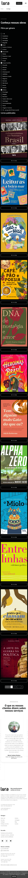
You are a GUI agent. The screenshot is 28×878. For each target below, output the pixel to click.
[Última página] (21, 687)
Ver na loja (14, 160)
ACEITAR (14, 876)
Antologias (17, 820)
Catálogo (3, 822)
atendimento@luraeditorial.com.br (9, 865)
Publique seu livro (5, 823)
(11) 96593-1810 (5, 850)
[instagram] (6, 841)
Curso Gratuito (4, 825)
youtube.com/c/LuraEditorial (7, 836)
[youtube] (10, 841)
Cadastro (19, 3)
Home (2, 8)
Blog (16, 822)
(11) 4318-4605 (5, 848)
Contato (16, 823)
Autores (16, 818)
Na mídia (3, 820)
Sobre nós (3, 818)
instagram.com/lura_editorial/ (7, 835)
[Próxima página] (18, 687)
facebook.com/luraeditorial (6, 833)
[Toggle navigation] (25, 3)
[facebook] (2, 841)
